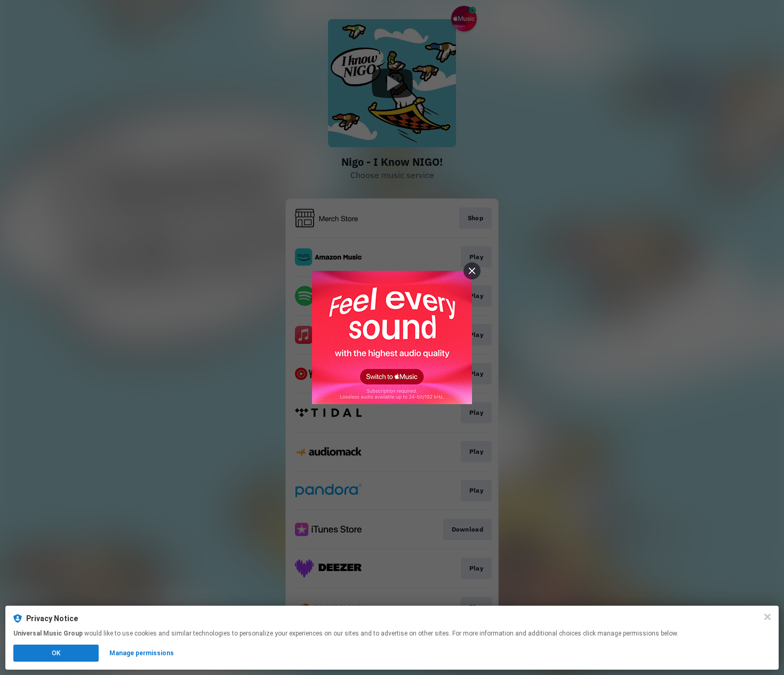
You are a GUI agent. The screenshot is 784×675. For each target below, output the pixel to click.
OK (56, 653)
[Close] (767, 616)
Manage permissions (141, 653)
